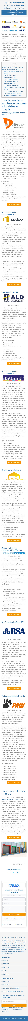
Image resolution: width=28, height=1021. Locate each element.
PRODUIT (6, 964)
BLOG (4, 970)
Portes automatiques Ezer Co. (14, 93)
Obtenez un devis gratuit (14, 204)
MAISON (5, 960)
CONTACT (6, 974)
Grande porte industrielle (12, 85)
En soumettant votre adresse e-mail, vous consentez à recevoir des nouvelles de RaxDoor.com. (12, 1009)
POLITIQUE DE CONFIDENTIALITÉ (13, 991)
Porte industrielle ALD (11, 79)
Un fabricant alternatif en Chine (11, 95)
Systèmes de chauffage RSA (13, 91)
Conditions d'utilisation (7, 920)
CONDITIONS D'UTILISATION (11, 988)
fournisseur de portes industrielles (11, 799)
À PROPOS (6, 967)
